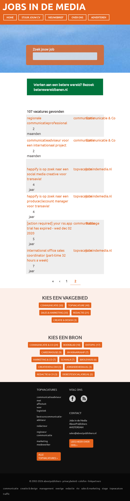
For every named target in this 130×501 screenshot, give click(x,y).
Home (10, 17)
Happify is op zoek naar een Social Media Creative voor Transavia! (47, 174)
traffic (6, 493)
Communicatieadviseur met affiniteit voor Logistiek (44, 403)
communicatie (84, 118)
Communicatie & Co (100, 118)
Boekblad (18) (71, 344)
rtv (77, 488)
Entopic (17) (92, 344)
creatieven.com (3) (49, 366)
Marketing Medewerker (43, 442)
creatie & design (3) (65, 320)
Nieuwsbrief (55, 17)
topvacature (82, 169)
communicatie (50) (51, 305)
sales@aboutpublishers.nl (81, 433)
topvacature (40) (79, 305)
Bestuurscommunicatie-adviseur (44, 418)
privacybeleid (69, 481)
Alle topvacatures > (48, 456)
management (46, 488)
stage (105, 488)
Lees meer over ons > (80, 443)
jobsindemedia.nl (99, 169)
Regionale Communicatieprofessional (47, 120)
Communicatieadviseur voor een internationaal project (48, 142)
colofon (82, 481)
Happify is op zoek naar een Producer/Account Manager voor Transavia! (47, 201)
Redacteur (42, 425)
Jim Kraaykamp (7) (78, 352)
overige (60, 488)
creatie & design (29, 488)
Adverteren (98, 17)
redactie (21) (81, 312)
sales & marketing (90, 488)
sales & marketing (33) (54, 312)
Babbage (92, 223)
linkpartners (94, 481)
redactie (70, 488)
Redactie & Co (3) (47, 374)
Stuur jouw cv (31, 17)
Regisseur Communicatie (44, 433)
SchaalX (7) (68, 359)
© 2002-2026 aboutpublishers (45, 481)
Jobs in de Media (44, 6)
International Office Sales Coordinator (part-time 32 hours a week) (46, 255)
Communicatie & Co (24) (44, 344)
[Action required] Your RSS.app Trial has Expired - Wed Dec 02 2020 (49, 228)
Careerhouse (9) (51, 352)
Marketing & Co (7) (44, 359)
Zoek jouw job (43, 49)
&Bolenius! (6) (88, 359)
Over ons (77, 17)
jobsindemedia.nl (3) (79, 366)
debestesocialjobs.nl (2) (77, 374)
